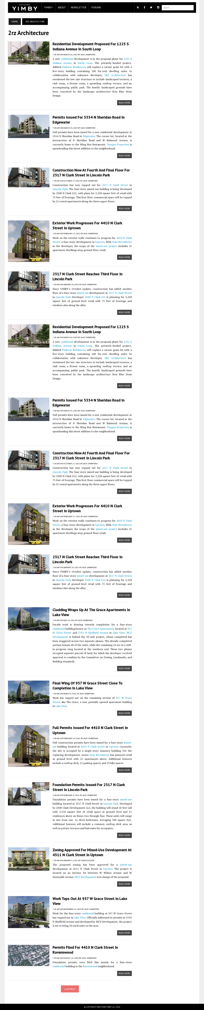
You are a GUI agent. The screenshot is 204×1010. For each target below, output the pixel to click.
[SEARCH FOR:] (178, 7)
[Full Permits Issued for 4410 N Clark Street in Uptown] (28, 764)
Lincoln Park (60, 189)
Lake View (119, 632)
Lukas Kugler (87, 860)
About (62, 7)
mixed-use (83, 293)
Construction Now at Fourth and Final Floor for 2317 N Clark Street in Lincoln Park (91, 172)
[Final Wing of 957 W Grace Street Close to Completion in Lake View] (28, 701)
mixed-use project (106, 246)
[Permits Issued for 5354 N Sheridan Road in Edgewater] (28, 136)
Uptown (100, 242)
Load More (69, 989)
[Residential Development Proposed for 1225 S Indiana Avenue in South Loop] (28, 62)
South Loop (85, 63)
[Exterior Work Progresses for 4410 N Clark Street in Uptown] (28, 260)
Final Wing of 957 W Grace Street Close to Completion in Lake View (87, 685)
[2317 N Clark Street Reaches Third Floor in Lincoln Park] (28, 289)
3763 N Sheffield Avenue (93, 632)
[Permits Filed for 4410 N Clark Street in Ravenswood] (28, 964)
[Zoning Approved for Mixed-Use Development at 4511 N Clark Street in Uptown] (28, 868)
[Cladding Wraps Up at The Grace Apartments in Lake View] (28, 628)
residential (67, 59)
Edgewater (89, 136)
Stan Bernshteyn (122, 242)
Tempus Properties (118, 144)
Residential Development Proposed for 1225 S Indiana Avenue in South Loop (91, 46)
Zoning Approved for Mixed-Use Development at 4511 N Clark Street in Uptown (92, 852)
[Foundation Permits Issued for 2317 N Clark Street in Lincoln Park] (28, 803)
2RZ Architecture (115, 75)
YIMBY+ (48, 7)
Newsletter (78, 7)
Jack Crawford (88, 54)
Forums (96, 7)
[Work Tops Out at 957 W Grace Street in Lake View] (28, 925)
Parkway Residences (73, 67)
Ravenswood (90, 966)
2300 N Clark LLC (95, 297)
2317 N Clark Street (115, 185)
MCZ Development (85, 877)
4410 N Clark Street (93, 746)
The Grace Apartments (100, 628)
